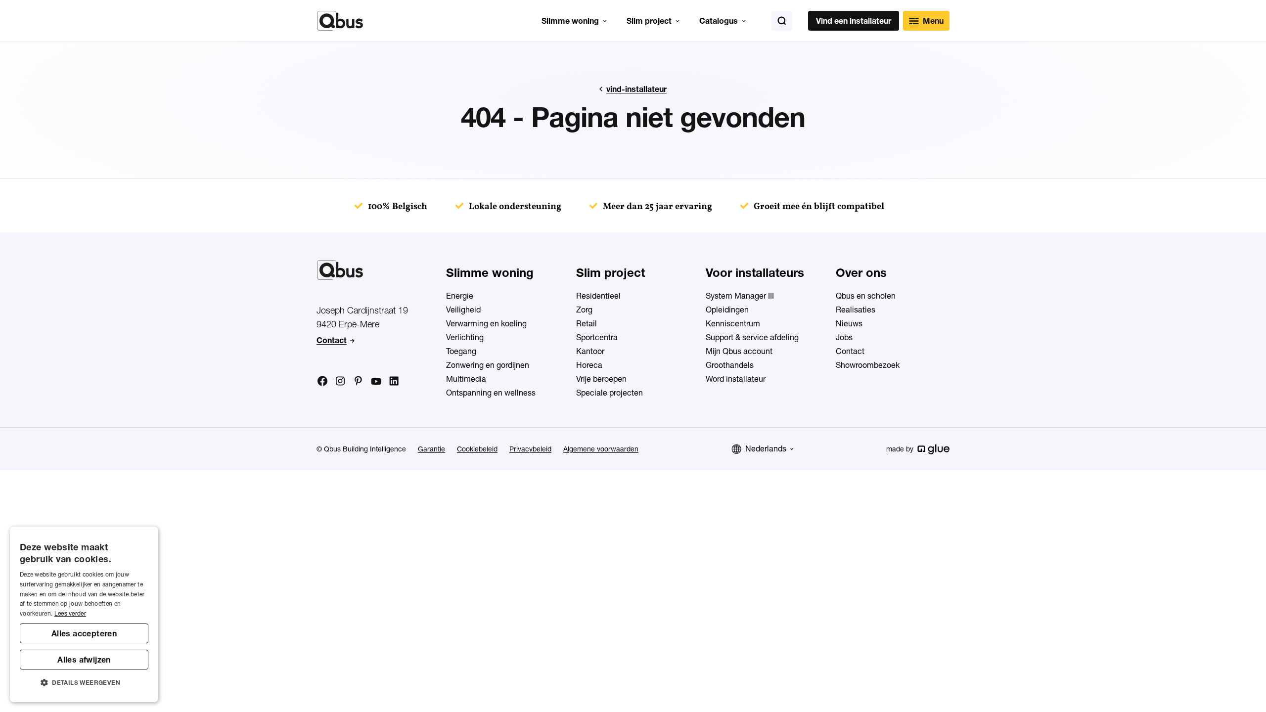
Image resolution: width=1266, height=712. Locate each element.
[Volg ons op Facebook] (322, 381)
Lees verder (70, 613)
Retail (586, 323)
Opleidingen (727, 309)
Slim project (649, 21)
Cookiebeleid (477, 449)
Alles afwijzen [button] (84, 660)
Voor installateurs (755, 273)
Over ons (861, 273)
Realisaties (855, 309)
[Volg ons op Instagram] (340, 381)
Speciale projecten (609, 393)
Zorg (584, 309)
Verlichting (465, 337)
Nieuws (849, 323)
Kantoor (590, 351)
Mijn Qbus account (739, 351)
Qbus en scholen (866, 296)
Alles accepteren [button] (84, 633)
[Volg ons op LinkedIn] (394, 381)
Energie (459, 296)
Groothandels (730, 365)
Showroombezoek (868, 365)
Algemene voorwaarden (600, 449)
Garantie (431, 449)
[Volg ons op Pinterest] (358, 381)
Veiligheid (463, 309)
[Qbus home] (339, 21)
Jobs (844, 337)
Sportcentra (597, 337)
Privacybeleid (530, 449)
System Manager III (740, 296)
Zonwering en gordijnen (487, 365)
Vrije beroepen (601, 379)
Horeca (589, 365)
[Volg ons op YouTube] (376, 382)
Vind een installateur (853, 21)
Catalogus (718, 21)
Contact (331, 340)
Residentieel (598, 296)
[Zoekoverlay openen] (781, 21)
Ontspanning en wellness (491, 393)
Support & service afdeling (752, 337)
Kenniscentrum (733, 323)
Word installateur (736, 379)
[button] (84, 683)
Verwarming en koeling (486, 323)
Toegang (461, 351)
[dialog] (84, 614)
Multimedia (466, 379)
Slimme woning (570, 21)
